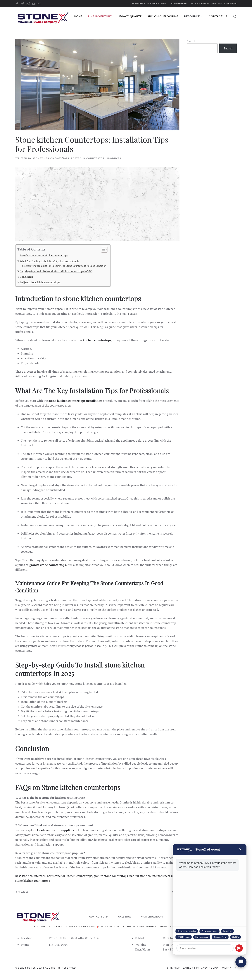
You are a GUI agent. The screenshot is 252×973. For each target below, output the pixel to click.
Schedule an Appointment (150, 3)
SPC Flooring (183, 937)
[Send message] (239, 948)
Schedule (227, 931)
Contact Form (220, 937)
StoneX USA (40, 158)
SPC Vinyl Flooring (163, 16)
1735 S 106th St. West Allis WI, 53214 (214, 3)
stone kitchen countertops (92, 340)
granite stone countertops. (48, 565)
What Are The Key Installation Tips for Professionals (49, 261)
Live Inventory (201, 937)
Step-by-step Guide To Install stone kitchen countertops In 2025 (56, 271)
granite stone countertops (111, 876)
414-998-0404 (179, 3)
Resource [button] (192, 16)
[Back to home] (43, 16)
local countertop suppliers (55, 830)
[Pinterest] (23, 3)
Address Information (187, 931)
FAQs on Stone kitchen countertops (40, 282)
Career (188, 968)
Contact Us (218, 16)
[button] (235, 16)
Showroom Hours (209, 931)
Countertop (95, 158)
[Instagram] (28, 3)
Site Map (173, 968)
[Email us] (39, 3)
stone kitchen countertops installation (75, 401)
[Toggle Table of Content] (102, 249)
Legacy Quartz (130, 16)
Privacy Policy (207, 968)
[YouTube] (34, 3)
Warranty (229, 968)
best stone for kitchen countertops (69, 876)
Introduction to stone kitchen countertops (44, 255)
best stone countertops (30, 876)
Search (191, 41)
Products (113, 158)
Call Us (235, 937)
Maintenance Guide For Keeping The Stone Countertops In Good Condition (66, 265)
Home (78, 16)
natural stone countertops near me (152, 876)
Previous (23, 892)
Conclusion (26, 276)
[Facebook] (17, 3)
